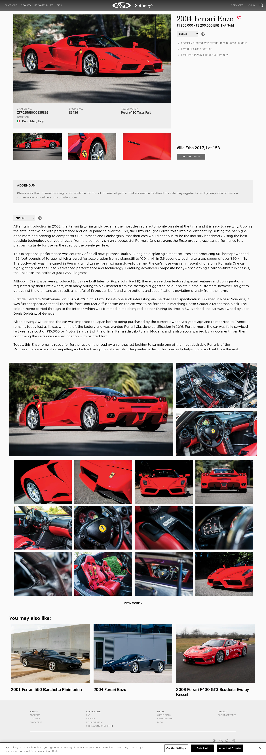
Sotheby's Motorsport (98, 726)
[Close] (260, 748)
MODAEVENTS (93, 722)
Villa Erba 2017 (190, 147)
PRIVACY (223, 711)
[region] (133, 748)
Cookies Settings (227, 715)
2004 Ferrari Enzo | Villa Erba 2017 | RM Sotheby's (133, 5)
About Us (35, 715)
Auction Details (191, 156)
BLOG (160, 722)
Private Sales (43, 5)
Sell (60, 5)
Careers (90, 719)
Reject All (202, 748)
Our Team (35, 719)
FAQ (88, 715)
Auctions (11, 5)
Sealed (26, 5)
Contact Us (36, 722)
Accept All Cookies (230, 748)
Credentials (163, 715)
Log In (251, 5)
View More (132, 603)
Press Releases (165, 719)
